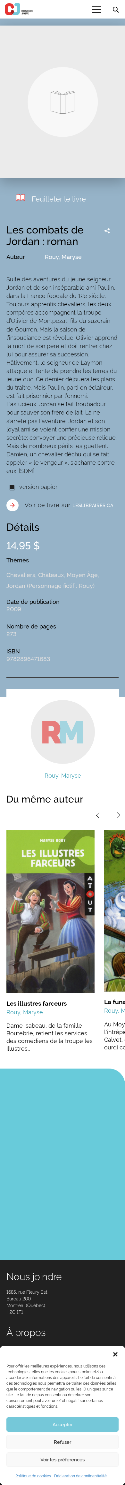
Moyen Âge (82, 575)
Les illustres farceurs (36, 1003)
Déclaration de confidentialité (80, 1476)
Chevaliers (20, 575)
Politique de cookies (33, 1476)
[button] (115, 1354)
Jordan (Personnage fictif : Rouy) (50, 586)
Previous (97, 815)
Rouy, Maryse (63, 257)
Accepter (63, 1425)
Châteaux (51, 575)
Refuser (62, 1442)
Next (118, 815)
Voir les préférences (62, 1460)
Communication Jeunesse (19, 9)
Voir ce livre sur (69, 505)
